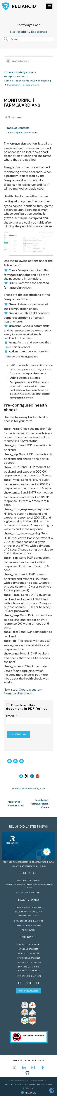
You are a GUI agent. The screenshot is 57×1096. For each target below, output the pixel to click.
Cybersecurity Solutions (28, 925)
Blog (27, 1061)
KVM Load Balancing (28, 967)
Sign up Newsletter (28, 991)
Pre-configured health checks (22, 132)
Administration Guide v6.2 (19, 80)
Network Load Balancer (28, 976)
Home (7, 72)
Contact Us (38, 1061)
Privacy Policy (36, 1084)
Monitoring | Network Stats (16, 803)
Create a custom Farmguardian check (23, 691)
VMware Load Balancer (28, 958)
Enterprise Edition (14, 76)
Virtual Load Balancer (28, 944)
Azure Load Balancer (28, 953)
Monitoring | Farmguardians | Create (40, 803)
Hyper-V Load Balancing (28, 962)
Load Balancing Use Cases (28, 912)
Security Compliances (28, 881)
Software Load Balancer (28, 971)
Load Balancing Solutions (28, 907)
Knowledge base (23, 72)
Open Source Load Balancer (28, 921)
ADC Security (28, 930)
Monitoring (44, 80)
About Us (17, 1061)
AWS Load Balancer (28, 949)
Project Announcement (28, 893)
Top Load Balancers (28, 916)
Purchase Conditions (16, 1084)
